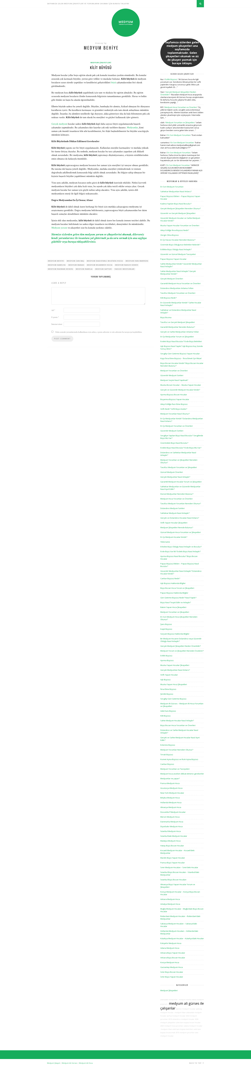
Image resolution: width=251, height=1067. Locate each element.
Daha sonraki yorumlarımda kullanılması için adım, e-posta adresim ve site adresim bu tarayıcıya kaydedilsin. (98, 332)
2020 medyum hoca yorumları (171, 1026)
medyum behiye (56, 261)
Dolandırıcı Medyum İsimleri (172, 508)
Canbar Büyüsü (167, 764)
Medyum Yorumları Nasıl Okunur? (175, 413)
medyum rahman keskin (60, 269)
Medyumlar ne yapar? (170, 778)
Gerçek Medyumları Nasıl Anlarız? (175, 670)
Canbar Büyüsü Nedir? (170, 578)
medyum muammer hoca (99, 265)
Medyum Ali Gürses (69, 1063)
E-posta (55, 317)
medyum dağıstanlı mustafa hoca (105, 261)
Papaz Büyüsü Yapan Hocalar (173, 259)
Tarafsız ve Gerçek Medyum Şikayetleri (177, 322)
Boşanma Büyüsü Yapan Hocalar (174, 399)
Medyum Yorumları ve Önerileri (174, 370)
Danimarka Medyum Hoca (171, 821)
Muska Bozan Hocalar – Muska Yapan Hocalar (180, 385)
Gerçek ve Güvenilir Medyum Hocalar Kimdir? (180, 389)
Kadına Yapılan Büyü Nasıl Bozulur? (175, 203)
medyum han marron (137, 261)
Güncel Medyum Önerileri (171, 472)
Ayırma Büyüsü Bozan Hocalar (173, 394)
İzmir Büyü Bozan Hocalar (171, 972)
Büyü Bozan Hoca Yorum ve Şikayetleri (177, 588)
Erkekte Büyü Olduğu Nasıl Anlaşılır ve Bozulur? (181, 546)
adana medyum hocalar (193, 1026)
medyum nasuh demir (126, 265)
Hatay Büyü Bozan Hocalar (172, 845)
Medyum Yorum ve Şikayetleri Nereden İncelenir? (182, 650)
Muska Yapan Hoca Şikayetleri (173, 684)
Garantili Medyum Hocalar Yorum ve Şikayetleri (181, 481)
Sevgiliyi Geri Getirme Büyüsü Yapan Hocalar (180, 353)
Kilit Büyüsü (101, 67)
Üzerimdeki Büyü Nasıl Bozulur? (174, 443)
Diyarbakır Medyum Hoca (171, 826)
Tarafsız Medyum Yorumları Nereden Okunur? (180, 503)
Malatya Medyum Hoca (170, 841)
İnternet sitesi (56, 324)
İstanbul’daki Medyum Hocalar (173, 836)
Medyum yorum (59, 227)
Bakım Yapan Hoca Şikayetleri (173, 607)
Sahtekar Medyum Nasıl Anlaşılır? (175, 513)
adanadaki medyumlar (169, 1000)
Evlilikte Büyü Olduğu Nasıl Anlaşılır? (176, 249)
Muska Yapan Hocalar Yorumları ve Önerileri (179, 225)
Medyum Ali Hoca (86, 1063)
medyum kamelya (57, 265)
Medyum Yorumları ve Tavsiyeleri (175, 769)
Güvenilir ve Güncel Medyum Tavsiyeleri (178, 254)
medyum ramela (84, 269)
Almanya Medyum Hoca (170, 807)
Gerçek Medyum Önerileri (171, 278)
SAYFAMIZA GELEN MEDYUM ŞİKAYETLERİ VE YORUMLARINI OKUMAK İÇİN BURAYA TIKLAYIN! (88, 3)
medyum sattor (103, 269)
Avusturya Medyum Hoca (171, 788)
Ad (53, 310)
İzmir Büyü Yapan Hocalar (171, 976)
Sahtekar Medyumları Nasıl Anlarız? (176, 191)
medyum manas (76, 265)
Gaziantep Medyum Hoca (171, 967)
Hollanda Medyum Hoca (170, 802)
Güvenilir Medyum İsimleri (171, 375)
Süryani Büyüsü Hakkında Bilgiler (174, 634)
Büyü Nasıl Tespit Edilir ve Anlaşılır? (175, 602)
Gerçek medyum (59, 124)
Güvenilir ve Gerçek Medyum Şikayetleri (178, 213)
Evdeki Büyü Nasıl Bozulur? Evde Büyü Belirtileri (181, 341)
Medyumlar (132, 127)
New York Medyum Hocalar (172, 793)
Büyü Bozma (165, 317)
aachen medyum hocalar (185, 1009)
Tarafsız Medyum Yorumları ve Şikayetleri (178, 467)
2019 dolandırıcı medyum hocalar (181, 1019)
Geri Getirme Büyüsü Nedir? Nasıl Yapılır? (178, 597)
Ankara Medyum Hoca (170, 899)
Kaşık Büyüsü (166, 629)
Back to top (195, 1063)
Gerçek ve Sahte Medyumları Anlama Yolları (179, 331)
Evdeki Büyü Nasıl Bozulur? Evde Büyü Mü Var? (180, 447)
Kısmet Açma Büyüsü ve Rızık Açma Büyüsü (179, 759)
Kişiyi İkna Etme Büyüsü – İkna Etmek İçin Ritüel (180, 358)
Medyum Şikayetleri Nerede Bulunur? (176, 527)
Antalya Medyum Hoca (170, 904)
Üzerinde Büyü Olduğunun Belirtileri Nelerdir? (180, 244)
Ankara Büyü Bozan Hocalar (172, 957)
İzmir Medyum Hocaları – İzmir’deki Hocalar (179, 867)
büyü (113, 82)
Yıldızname (165, 542)
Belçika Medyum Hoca (170, 797)
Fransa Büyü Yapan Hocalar (172, 862)
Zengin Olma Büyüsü (169, 235)
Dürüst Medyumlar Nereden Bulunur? (176, 494)
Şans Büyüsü (166, 624)
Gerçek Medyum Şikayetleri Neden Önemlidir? (180, 646)
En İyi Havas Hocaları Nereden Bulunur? (177, 240)
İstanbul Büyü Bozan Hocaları (173, 879)
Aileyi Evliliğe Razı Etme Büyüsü (174, 404)
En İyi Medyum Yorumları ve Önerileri (176, 426)
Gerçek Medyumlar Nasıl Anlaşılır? (175, 477)
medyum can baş (75, 261)
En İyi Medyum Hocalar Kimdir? (173, 537)
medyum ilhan (166, 1029)
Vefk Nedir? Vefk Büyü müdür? (173, 409)
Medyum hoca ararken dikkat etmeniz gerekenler (182, 773)
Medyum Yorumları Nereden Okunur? (176, 749)
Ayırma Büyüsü (167, 660)
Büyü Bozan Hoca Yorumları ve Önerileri (178, 725)
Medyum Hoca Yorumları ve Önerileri (181, 107)
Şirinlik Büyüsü (166, 694)
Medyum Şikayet (53, 1063)
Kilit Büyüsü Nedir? (168, 297)
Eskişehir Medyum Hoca (170, 943)
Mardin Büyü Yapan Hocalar (172, 858)
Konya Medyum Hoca (169, 962)
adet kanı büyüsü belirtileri (183, 1029)
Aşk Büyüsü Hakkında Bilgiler (173, 583)
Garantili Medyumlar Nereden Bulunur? (177, 327)
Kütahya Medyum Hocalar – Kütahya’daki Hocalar (182, 938)
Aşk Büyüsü (165, 679)
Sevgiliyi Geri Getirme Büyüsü (173, 698)
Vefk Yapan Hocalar (169, 674)
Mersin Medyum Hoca (170, 817)
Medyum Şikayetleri (100, 62)
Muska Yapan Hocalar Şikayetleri (174, 665)
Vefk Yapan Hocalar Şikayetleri (173, 522)
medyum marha (184, 1000)
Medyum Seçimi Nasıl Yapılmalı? (174, 380)
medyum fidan (180, 1013)
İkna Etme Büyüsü (168, 689)
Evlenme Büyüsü (167, 745)
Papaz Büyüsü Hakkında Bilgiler (174, 593)
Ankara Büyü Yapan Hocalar (172, 953)
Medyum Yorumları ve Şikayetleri (180, 122)
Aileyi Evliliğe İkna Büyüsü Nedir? (174, 230)
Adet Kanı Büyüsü (168, 711)
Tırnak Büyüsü (166, 754)
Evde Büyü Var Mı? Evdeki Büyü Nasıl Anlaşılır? (180, 551)
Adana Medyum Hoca (169, 948)
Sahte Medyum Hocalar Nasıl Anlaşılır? (177, 720)
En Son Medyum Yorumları (178, 135)
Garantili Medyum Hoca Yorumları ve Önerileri (180, 283)
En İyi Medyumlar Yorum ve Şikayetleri (177, 336)
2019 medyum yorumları (185, 1033)
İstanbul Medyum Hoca (170, 831)
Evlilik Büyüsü (171, 79)
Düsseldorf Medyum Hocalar (173, 812)
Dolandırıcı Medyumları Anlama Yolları (176, 288)
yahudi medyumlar (125, 269)
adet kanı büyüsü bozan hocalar (188, 1023)
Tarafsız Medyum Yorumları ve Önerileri (177, 293)
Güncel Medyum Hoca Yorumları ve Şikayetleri (180, 532)
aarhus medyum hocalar (176, 1016)
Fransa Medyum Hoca (170, 783)
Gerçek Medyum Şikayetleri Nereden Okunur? (180, 208)
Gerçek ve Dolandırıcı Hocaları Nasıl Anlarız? (179, 518)
